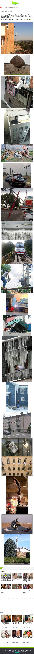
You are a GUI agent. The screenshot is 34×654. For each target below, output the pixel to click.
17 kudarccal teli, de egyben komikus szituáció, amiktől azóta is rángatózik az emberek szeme (6, 580)
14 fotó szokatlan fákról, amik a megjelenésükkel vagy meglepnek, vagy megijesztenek (17, 591)
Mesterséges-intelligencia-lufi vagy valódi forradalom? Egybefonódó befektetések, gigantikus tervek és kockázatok (18, 7)
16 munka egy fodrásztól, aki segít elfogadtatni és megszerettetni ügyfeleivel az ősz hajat (5, 591)
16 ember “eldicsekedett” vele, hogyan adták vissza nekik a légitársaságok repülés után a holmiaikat (27, 580)
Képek (6, 11)
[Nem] (32, 651)
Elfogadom (17, 652)
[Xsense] (17, 3)
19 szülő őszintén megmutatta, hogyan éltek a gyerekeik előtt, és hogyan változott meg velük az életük (27, 591)
